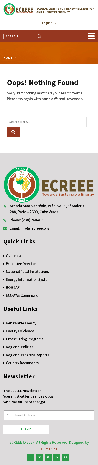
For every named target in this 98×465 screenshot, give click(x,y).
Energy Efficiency (20, 331)
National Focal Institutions (27, 272)
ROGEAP (13, 287)
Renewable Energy (21, 323)
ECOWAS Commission (23, 295)
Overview (13, 256)
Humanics (49, 449)
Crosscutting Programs (24, 339)
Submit (26, 430)
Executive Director (21, 264)
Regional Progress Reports (27, 355)
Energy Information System (28, 279)
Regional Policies (19, 347)
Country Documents (22, 363)
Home (8, 57)
